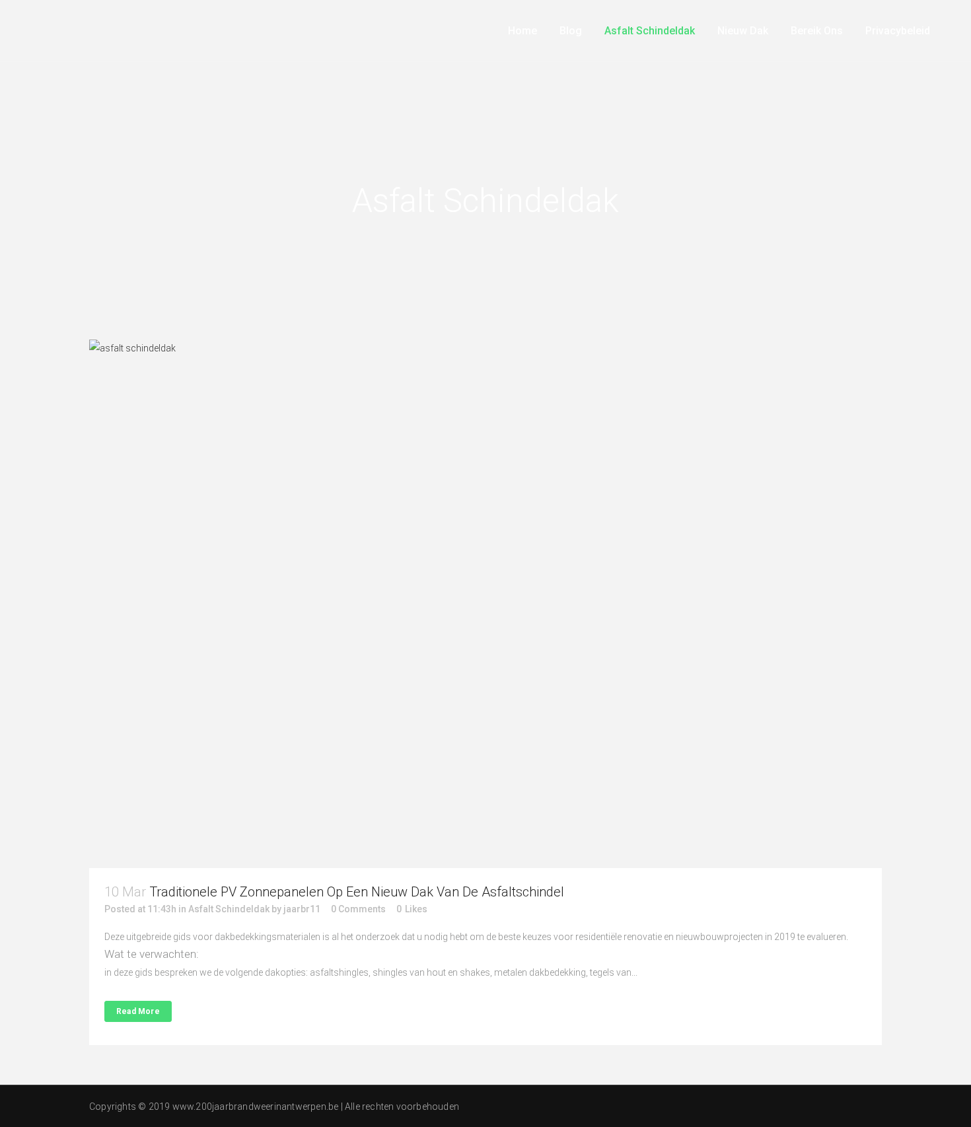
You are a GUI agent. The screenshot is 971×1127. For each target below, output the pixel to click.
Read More (138, 1011)
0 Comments (358, 909)
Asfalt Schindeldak (229, 909)
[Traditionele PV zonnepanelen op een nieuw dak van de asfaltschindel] (485, 604)
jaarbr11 (301, 909)
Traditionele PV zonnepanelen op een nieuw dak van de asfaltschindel (356, 892)
